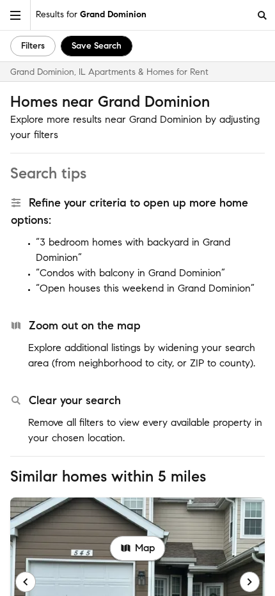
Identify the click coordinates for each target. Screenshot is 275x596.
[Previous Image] (25, 582)
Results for (91, 14)
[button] (15, 15)
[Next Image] (250, 582)
